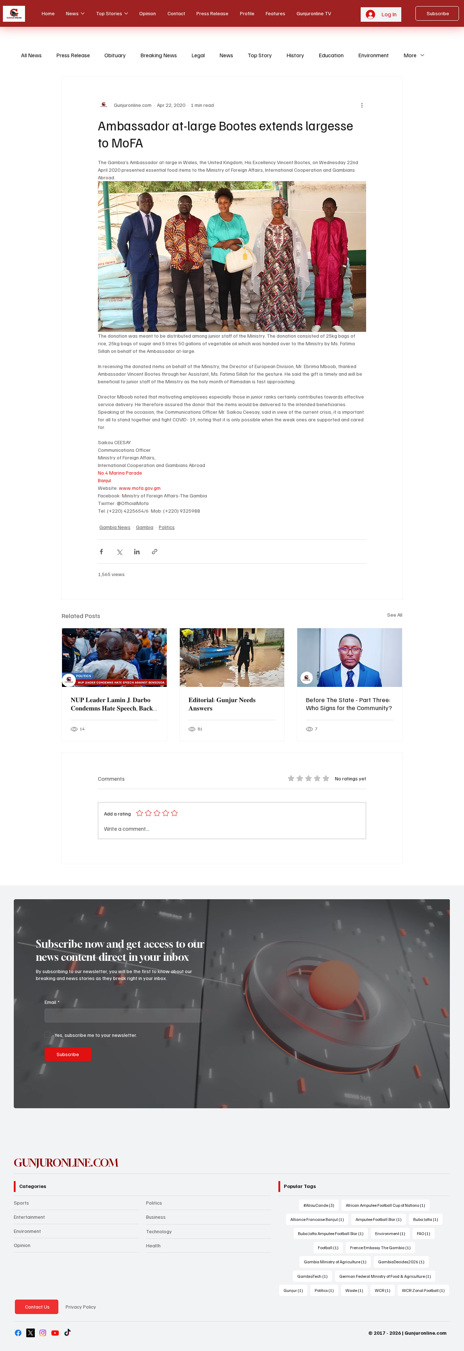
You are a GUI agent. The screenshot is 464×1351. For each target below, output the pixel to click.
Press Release (73, 55)
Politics (167, 527)
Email (52, 1002)
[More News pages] (82, 13)
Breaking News (158, 55)
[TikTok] (67, 1333)
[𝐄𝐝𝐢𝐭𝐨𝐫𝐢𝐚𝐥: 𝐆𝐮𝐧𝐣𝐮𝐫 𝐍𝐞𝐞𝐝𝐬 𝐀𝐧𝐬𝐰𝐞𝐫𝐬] (232, 657)
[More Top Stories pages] (126, 13)
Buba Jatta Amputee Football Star (333, 1233)
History (295, 55)
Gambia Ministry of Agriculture (337, 1261)
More (410, 55)
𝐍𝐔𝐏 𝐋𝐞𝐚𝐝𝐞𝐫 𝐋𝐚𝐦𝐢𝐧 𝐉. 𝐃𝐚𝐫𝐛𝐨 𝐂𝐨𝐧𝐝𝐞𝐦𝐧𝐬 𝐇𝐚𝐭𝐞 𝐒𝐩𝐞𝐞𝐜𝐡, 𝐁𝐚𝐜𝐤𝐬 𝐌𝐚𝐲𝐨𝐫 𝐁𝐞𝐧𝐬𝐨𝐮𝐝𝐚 (113, 704)
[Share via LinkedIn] (136, 551)
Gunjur (295, 1290)
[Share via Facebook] (101, 551)
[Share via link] (154, 551)
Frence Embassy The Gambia (382, 1247)
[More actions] (361, 104)
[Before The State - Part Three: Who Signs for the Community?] (349, 657)
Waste (356, 1290)
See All (394, 615)
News (226, 55)
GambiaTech (314, 1276)
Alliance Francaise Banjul (319, 1219)
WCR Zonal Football (425, 1290)
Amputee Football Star (381, 1219)
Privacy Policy (81, 1307)
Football (330, 1247)
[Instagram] (42, 1333)
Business (156, 1217)
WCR (385, 1290)
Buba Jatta (428, 1219)
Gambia (144, 527)
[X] (30, 1333)
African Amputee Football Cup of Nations (388, 1205)
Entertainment (29, 1217)
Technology (159, 1231)
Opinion (22, 1245)
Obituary (115, 55)
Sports (21, 1203)
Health (153, 1245)
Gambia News (114, 527)
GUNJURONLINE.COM (66, 1163)
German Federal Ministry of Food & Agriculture (387, 1276)
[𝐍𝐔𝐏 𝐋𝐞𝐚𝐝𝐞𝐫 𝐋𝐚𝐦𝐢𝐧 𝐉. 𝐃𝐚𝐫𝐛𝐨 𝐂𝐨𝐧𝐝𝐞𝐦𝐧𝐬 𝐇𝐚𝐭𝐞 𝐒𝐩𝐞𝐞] (114, 657)
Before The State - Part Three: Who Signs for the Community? (349, 704)
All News (31, 55)
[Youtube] (55, 1333)
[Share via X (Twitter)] (119, 551)
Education (331, 55)
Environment (373, 55)
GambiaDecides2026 (403, 1261)
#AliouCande (321, 1205)
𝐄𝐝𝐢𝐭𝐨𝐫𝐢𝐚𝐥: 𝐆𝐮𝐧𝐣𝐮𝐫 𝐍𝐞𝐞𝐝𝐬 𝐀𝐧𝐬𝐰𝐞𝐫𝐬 (222, 704)
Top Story (260, 55)
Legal (198, 55)
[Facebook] (18, 1333)
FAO (426, 1233)
